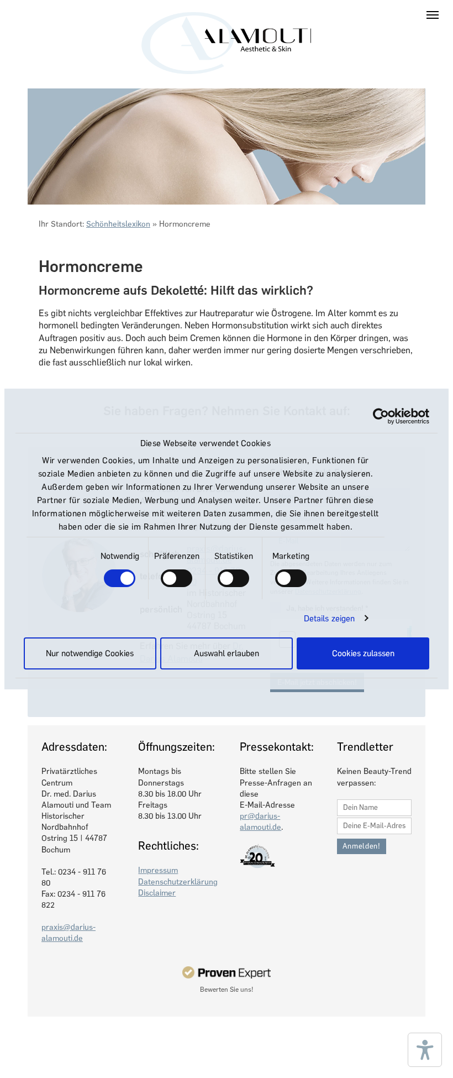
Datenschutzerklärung (178, 882)
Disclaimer (157, 893)
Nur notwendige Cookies (90, 653)
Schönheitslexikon (118, 224)
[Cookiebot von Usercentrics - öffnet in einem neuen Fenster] (381, 416)
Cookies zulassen (363, 653)
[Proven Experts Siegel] (226, 972)
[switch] (176, 578)
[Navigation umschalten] (432, 15)
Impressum (158, 870)
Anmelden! (362, 846)
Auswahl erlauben (226, 653)
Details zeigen (329, 619)
